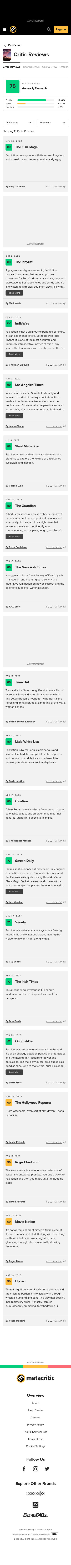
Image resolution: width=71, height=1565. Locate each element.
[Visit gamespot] (35, 1495)
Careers (35, 1417)
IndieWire (18, 323)
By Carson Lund (14, 485)
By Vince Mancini (15, 1320)
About (35, 1403)
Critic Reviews (11, 67)
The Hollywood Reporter (29, 1103)
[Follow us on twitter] (47, 1470)
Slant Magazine (22, 446)
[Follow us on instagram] (36, 1470)
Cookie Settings (35, 1446)
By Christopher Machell (19, 840)
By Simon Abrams (15, 1201)
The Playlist (19, 262)
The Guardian (21, 506)
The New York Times (26, 567)
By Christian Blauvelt (17, 364)
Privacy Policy (35, 1424)
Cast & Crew (49, 67)
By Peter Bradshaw (16, 547)
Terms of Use (35, 1439)
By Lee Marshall (14, 902)
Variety (16, 922)
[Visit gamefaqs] (35, 1516)
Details (64, 67)
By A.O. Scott (13, 606)
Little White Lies (23, 742)
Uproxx (16, 1281)
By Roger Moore (14, 1261)
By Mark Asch (13, 303)
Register (61, 29)
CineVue (17, 801)
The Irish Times (22, 982)
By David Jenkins (15, 781)
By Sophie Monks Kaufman (20, 721)
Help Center (35, 1410)
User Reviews (31, 67)
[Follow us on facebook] (24, 1470)
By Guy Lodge (13, 961)
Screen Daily (20, 861)
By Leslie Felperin (15, 1142)
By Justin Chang (15, 426)
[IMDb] (54, 1534)
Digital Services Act (35, 1432)
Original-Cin (20, 1041)
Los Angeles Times (25, 385)
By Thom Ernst (14, 1082)
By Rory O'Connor (15, 186)
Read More (14, 292)
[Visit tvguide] (35, 1507)
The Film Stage (22, 147)
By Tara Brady (13, 1021)
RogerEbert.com (23, 1162)
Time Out (18, 682)
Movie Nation (21, 1222)
